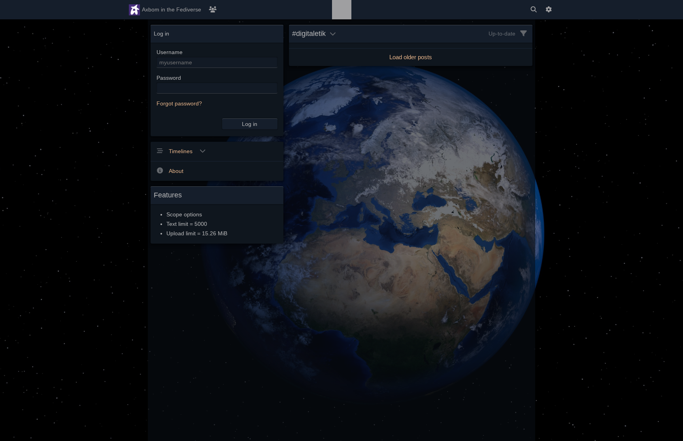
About (176, 171)
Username (170, 52)
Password (169, 78)
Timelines (181, 151)
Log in (249, 124)
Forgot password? (179, 103)
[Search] (533, 9)
